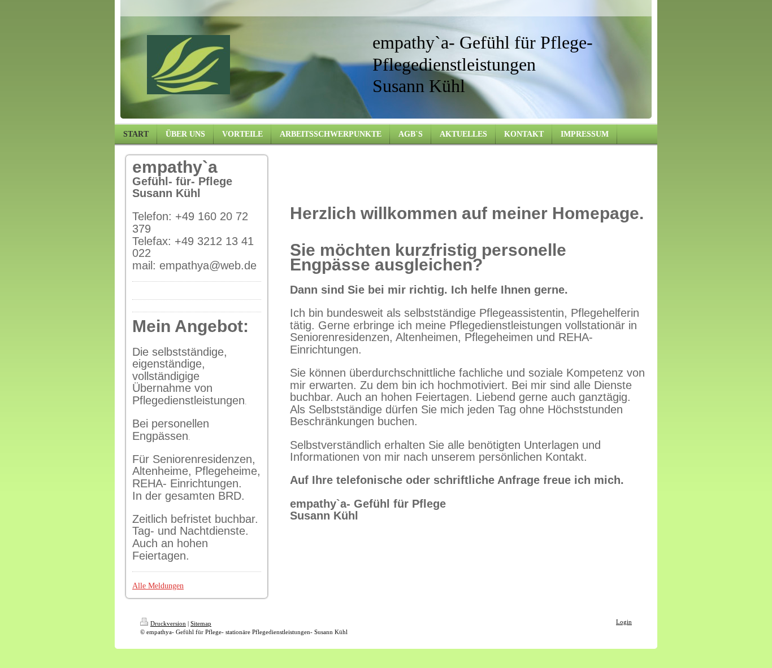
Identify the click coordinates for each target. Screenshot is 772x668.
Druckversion (168, 623)
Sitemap (200, 623)
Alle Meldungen (158, 586)
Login (624, 621)
